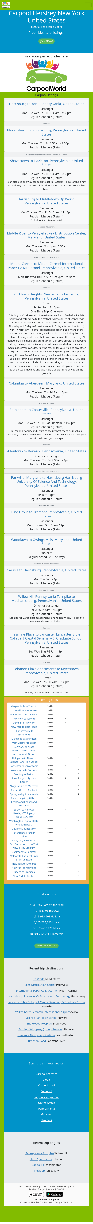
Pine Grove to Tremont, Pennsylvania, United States (46, 514)
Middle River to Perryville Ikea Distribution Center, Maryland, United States (46, 235)
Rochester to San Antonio (24, 766)
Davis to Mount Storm (24, 828)
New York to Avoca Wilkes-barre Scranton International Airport (24, 750)
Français (42, 1189)
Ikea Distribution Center (40, 984)
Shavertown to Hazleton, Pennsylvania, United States (46, 162)
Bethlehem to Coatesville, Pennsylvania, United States (46, 411)
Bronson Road (37, 1041)
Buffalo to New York (24, 722)
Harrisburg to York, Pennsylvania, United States (46, 103)
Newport (39, 1170)
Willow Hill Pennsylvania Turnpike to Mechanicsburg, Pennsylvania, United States (47, 598)
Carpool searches (46, 1074)
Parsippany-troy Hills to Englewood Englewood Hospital (24, 802)
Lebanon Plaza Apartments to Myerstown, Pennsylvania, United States (46, 670)
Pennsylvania (46, 1108)
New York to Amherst (24, 863)
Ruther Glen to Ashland (24, 790)
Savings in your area (46, 945)
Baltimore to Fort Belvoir (24, 714)
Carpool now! (46, 1085)
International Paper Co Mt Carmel (37, 990)
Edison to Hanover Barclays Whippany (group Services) (24, 813)
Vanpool (46, 1091)
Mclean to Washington (24, 738)
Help (21, 1186)
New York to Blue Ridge (24, 726)
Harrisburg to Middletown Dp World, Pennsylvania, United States (46, 201)
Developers (62, 1186)
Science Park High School (41, 1017)
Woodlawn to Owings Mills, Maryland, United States (46, 541)
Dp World (39, 979)
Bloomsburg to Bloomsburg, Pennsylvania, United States (46, 132)
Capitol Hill (38, 1165)
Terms (28, 1186)
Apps (72, 1186)
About (36, 1186)
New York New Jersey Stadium (36, 1035)
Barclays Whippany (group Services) (40, 1029)
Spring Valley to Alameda (24, 794)
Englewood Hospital (39, 1023)
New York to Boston (24, 876)
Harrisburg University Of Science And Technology (39, 996)
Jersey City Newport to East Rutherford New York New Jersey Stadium (24, 844)
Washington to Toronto (24, 770)
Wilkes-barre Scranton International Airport (42, 1012)
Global (47, 1079)
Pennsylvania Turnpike (39, 1153)
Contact (44, 1186)
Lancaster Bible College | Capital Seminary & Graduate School (46, 1002)
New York (71, 13)
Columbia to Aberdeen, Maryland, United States (46, 383)
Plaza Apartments (41, 1159)
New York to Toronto (23, 718)
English (32, 1189)
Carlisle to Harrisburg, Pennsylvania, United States (46, 570)
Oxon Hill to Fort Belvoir (24, 710)
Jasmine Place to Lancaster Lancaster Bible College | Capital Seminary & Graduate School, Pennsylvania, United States (46, 638)
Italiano (51, 1189)
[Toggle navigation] (88, 5)
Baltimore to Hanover (24, 851)
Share (52, 1186)
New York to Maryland (24, 867)
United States (46, 20)
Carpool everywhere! (46, 1097)
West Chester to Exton (24, 742)
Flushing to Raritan (23, 774)
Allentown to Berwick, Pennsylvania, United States (46, 451)
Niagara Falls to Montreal (24, 786)
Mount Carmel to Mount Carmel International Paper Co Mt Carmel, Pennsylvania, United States (46, 265)
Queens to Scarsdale (23, 872)
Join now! (46, 41)
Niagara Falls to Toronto (24, 706)
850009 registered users (46, 26)
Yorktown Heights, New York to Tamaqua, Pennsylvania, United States (46, 296)
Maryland (46, 1114)
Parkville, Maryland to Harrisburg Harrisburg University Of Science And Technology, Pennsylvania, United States (46, 481)
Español (60, 1189)
